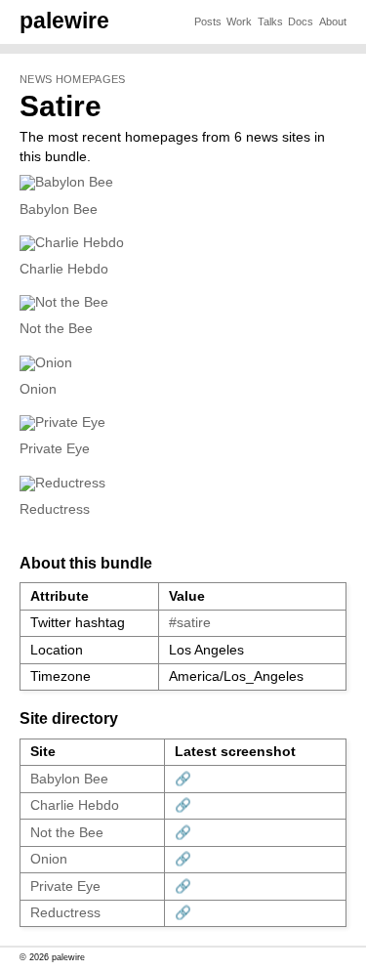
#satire (190, 622)
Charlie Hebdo (64, 269)
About (332, 21)
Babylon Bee (59, 209)
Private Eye (55, 449)
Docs (300, 21)
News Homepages (72, 79)
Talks (270, 21)
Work (239, 21)
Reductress (55, 509)
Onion (38, 389)
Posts (208, 21)
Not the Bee (56, 328)
